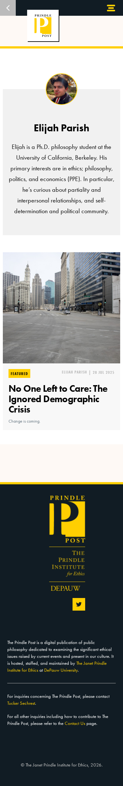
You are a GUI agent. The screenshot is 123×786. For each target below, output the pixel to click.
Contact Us (75, 723)
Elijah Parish (74, 372)
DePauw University (61, 670)
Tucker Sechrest (21, 703)
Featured (19, 373)
